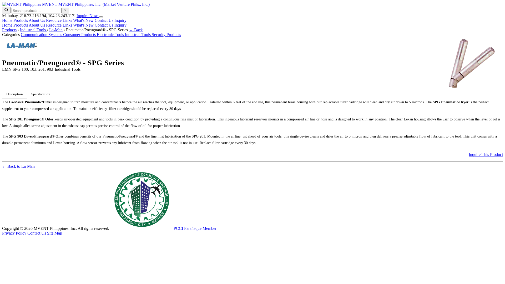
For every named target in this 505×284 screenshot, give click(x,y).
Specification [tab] (40, 94)
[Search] (6, 10)
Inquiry (120, 20)
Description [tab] (14, 94)
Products (21, 20)
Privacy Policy (14, 233)
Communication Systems (42, 34)
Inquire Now (88, 15)
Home (7, 20)
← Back (136, 30)
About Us (37, 20)
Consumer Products (80, 34)
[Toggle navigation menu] (101, 17)
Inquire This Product (486, 154)
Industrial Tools (33, 30)
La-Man (56, 30)
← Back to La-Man (18, 166)
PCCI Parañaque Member (194, 228)
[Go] (65, 10)
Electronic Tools (111, 34)
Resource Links (59, 20)
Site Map (54, 233)
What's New (84, 20)
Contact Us (104, 20)
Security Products (166, 34)
